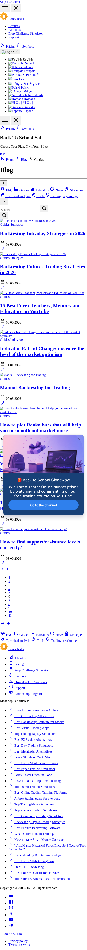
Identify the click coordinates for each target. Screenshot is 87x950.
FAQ (9, 190)
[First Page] (3, 570)
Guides (24, 190)
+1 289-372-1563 (11, 934)
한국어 (27, 103)
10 (10, 611)
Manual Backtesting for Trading (35, 387)
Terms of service (19, 944)
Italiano (27, 67)
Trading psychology (64, 196)
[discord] (11, 897)
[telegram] (11, 926)
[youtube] (11, 920)
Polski (24, 87)
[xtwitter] (11, 915)
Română (29, 99)
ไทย (21, 79)
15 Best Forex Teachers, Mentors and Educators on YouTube (40, 308)
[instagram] (11, 909)
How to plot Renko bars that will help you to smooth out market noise (40, 427)
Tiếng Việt (33, 84)
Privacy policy (18, 941)
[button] (36, 159)
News (59, 190)
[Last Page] (8, 625)
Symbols (27, 46)
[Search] (44, 208)
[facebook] (11, 903)
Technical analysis (18, 196)
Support (13, 37)
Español (28, 111)
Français (29, 71)
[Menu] (5, 8)
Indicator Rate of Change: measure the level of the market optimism (42, 351)
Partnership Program (28, 694)
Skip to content (10, 2)
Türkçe (26, 91)
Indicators (42, 190)
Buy (3, 153)
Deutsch (29, 63)
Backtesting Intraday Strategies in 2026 (42, 233)
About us (14, 30)
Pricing (10, 46)
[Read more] (2, 250)
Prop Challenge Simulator (25, 33)
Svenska (29, 107)
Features (14, 26)
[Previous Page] (8, 570)
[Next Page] (3, 625)
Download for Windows (30, 682)
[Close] (16, 8)
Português (32, 74)
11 (10, 615)
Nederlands (35, 95)
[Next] (4, 201)
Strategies (76, 190)
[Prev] (3, 183)
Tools (40, 196)
